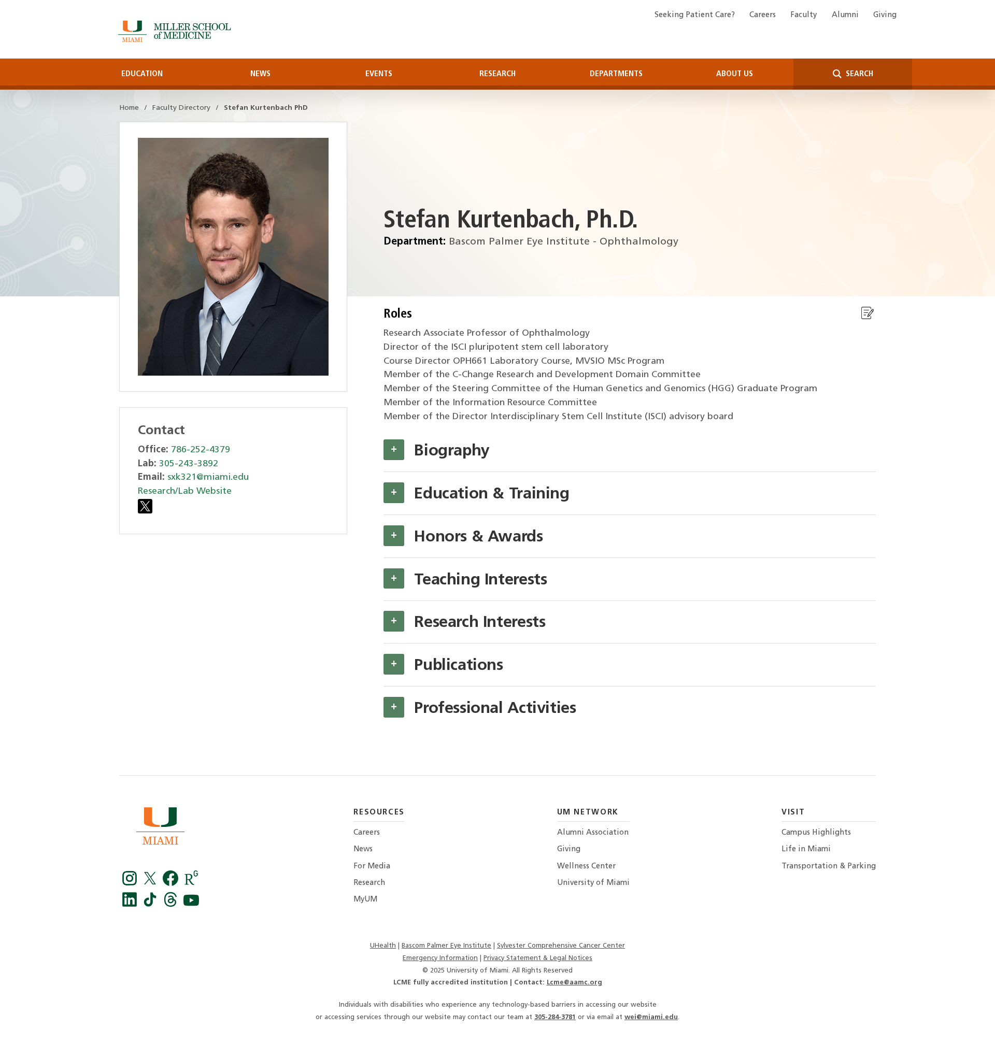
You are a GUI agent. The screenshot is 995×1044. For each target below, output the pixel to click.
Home (129, 108)
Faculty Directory (181, 108)
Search (858, 74)
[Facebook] (131, 883)
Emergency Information (440, 958)
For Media (371, 866)
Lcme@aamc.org (574, 982)
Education (142, 74)
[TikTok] (151, 904)
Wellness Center (586, 866)
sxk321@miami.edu (208, 477)
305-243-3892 (188, 464)
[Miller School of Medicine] (176, 31)
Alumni (845, 15)
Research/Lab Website (185, 491)
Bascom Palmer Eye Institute (446, 945)
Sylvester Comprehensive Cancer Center (561, 945)
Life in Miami (806, 849)
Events (378, 74)
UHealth (383, 945)
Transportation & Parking (828, 866)
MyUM (365, 900)
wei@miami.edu (651, 1017)
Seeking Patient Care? (695, 15)
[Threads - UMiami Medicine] (172, 904)
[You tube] (191, 904)
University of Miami (593, 883)
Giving (885, 15)
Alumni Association (593, 833)
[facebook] (172, 883)
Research (497, 74)
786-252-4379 (200, 450)
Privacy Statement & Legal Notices (538, 958)
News (260, 74)
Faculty (803, 15)
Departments (616, 74)
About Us (734, 74)
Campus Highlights (816, 833)
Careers (762, 15)
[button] (393, 449)
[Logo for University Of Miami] (160, 828)
